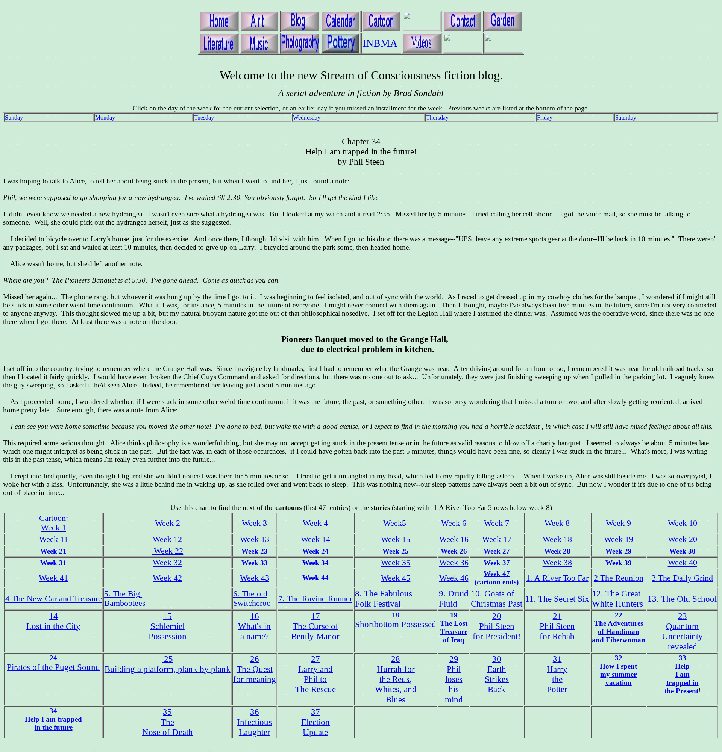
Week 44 (315, 578)
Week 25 (395, 551)
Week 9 (618, 523)
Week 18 (557, 539)
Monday (105, 117)
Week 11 (53, 539)
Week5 (395, 523)
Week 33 (254, 563)
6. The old (250, 593)
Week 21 (53, 551)
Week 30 (682, 551)
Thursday (437, 117)
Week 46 (454, 578)
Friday (544, 117)
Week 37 (497, 563)
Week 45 (395, 578)
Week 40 (682, 562)
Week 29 (618, 551)
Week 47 (497, 574)
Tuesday (204, 117)
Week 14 (315, 539)
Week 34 (315, 563)
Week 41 (53, 578)
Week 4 (315, 523)
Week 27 (497, 551)
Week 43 (254, 578)
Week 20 (682, 539)
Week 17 (496, 539)
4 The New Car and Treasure (53, 598)
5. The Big (123, 593)
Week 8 (557, 523)
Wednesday (306, 117)
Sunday (14, 117)
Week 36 (454, 562)
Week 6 (453, 523)
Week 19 (618, 539)
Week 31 (53, 563)
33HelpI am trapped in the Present (681, 674)
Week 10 (682, 523)
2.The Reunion (618, 578)
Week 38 (557, 562)
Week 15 (395, 539)
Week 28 (557, 551)
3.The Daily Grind (682, 578)
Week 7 (496, 523)
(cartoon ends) (497, 582)
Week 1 (53, 527)
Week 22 (167, 550)
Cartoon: (53, 518)
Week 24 (315, 551)
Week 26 (454, 551)
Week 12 (167, 539)
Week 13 (254, 539)
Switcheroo (252, 603)
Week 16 (454, 539)
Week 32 (167, 562)
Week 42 (167, 578)
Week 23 (254, 551)
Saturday (625, 117)
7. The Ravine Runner (315, 598)
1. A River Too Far (557, 578)
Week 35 (395, 562)
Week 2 (167, 523)
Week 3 (254, 523)
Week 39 (618, 563)
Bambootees (125, 603)
